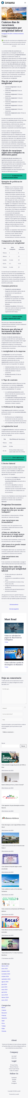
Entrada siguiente (14, 609)
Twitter (14, 1081)
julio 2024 (4, 984)
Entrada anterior (14, 604)
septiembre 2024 (6, 979)
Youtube (14, 1079)
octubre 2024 (5, 976)
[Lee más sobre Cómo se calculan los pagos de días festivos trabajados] (14, 628)
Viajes (3, 1028)
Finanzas (4, 1015)
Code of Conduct (14, 1070)
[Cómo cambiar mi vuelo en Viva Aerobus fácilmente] (10, 880)
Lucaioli (10, 2)
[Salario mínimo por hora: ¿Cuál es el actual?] (10, 778)
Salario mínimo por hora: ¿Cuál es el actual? (13, 784)
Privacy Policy (14, 1065)
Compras (4, 1010)
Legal (3, 1020)
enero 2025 (5, 968)
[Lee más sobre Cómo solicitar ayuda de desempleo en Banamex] (14, 653)
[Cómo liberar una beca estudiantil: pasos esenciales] (10, 922)
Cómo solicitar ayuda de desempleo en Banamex (14, 664)
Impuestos (4, 1018)
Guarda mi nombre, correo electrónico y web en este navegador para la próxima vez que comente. (14, 726)
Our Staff (14, 1056)
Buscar (3, 743)
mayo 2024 (4, 989)
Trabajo (4, 36)
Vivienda (4, 1031)
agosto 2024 (5, 981)
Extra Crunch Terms (14, 1068)
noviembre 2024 (6, 974)
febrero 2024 (5, 997)
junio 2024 (4, 987)
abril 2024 (4, 992)
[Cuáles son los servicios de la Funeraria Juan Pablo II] (10, 838)
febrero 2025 (5, 966)
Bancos (3, 1007)
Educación (4, 1012)
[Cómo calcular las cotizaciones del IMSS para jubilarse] (10, 902)
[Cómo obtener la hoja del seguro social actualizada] (10, 858)
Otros (3, 1023)
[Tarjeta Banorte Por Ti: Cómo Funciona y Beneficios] (10, 944)
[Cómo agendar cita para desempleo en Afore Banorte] (10, 796)
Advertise (14, 1058)
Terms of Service (14, 1067)
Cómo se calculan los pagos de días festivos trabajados (13, 638)
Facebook (14, 1077)
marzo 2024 (5, 995)
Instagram (14, 1083)
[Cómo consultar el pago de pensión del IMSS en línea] (10, 758)
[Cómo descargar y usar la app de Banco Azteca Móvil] (10, 818)
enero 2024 (5, 1000)
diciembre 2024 (6, 971)
